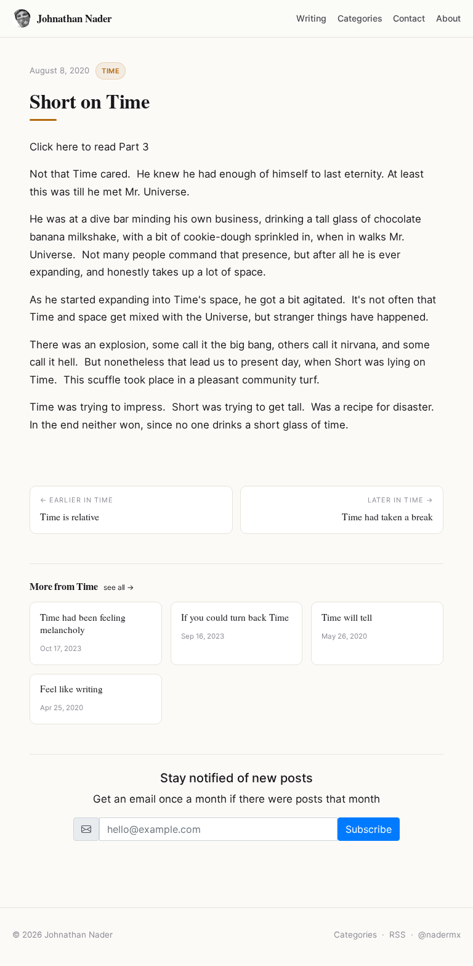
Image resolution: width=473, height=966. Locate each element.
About (448, 18)
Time (110, 71)
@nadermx (439, 934)
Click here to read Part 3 (89, 147)
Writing (311, 18)
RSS (397, 934)
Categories (360, 18)
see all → (118, 587)
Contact (409, 18)
